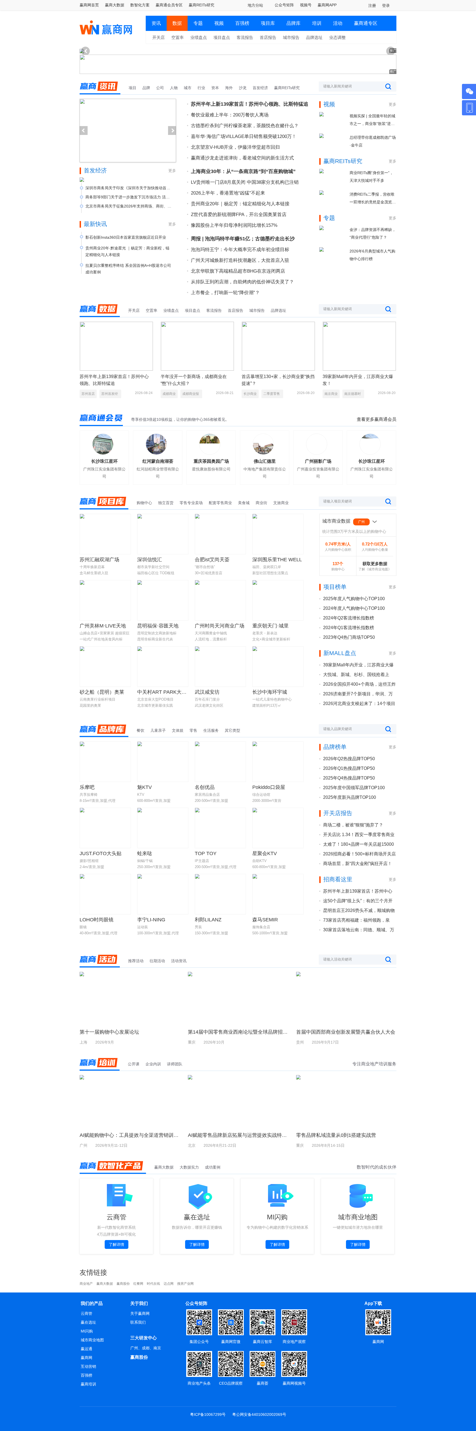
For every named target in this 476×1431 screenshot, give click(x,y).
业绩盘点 (198, 37)
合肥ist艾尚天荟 (212, 559)
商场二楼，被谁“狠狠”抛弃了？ (353, 825)
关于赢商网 (140, 1313)
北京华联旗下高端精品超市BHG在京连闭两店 (238, 271)
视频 (219, 23)
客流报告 (245, 37)
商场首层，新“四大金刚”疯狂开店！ (357, 863)
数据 (177, 23)
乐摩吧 (87, 787)
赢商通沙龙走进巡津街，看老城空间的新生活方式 (242, 158)
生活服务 (211, 730)
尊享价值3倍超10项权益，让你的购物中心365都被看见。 (180, 419)
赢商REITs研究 (201, 5)
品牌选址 (314, 37)
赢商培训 (88, 1384)
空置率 (177, 37)
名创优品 (205, 787)
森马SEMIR (265, 919)
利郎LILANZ (208, 919)
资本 (215, 88)
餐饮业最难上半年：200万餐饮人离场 (230, 115)
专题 (198, 23)
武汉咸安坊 (207, 692)
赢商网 (86, 1357)
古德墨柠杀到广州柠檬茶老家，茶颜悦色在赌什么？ (245, 125)
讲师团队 (174, 1064)
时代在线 (153, 1284)
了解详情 (116, 1244)
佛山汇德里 (265, 461)
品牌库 (293, 23)
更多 (172, 170)
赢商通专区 (365, 23)
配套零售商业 (220, 503)
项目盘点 (221, 37)
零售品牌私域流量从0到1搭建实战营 (336, 1135)
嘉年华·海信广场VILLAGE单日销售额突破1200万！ (243, 136)
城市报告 (291, 37)
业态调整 (337, 37)
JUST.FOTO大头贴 (100, 853)
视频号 (306, 5)
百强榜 (242, 23)
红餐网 (138, 1284)
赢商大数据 (114, 5)
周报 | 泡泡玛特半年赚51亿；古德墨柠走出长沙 (243, 238)
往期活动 (157, 961)
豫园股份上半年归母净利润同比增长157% (234, 225)
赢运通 (86, 1349)
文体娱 (177, 730)
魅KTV (144, 787)
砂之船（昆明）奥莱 (102, 692)
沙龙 (243, 88)
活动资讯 (178, 961)
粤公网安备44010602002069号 (259, 1414)
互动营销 (88, 1366)
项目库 (268, 23)
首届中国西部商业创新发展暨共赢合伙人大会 (345, 1032)
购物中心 (144, 503)
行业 (201, 88)
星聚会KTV (264, 853)
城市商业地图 (92, 1340)
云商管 (86, 1313)
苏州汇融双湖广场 (99, 559)
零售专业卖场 (191, 503)
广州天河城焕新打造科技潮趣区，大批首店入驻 (240, 260)
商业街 (261, 503)
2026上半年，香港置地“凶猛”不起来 (228, 193)
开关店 (158, 37)
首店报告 (268, 37)
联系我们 (138, 1322)
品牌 (146, 88)
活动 (337, 23)
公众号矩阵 (284, 5)
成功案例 (212, 1167)
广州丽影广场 (318, 461)
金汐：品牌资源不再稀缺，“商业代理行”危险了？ (373, 233)
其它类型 (232, 730)
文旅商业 (281, 503)
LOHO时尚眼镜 (96, 919)
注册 (372, 5)
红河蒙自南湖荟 (157, 461)
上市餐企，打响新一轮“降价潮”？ (225, 292)
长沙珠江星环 (104, 461)
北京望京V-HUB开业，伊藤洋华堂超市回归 (235, 147)
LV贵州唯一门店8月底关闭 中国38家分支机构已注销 (245, 182)
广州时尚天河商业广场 (219, 626)
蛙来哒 (144, 853)
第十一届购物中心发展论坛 (109, 1032)
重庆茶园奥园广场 (211, 461)
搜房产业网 (185, 1284)
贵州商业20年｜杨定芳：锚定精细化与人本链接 (240, 203)
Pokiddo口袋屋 (268, 787)
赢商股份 (123, 1284)
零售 (193, 730)
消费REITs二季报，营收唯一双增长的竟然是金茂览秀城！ (373, 199)
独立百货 (166, 503)
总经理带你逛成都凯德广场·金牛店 (373, 141)
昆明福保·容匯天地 (157, 626)
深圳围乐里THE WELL (277, 559)
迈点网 (169, 1284)
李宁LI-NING (151, 919)
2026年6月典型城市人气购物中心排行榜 (372, 255)
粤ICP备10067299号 (208, 1414)
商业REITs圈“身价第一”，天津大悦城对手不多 (371, 177)
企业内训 (153, 1064)
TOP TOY (206, 853)
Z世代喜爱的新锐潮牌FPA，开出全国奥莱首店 (238, 214)
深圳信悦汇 (149, 559)
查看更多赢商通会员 (376, 419)
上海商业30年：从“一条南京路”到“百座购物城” (243, 171)
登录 (386, 5)
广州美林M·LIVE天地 (103, 626)
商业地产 (86, 1284)
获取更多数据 (375, 563)
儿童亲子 (158, 730)
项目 (132, 88)
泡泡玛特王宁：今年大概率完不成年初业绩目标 (240, 249)
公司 (160, 88)
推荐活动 (136, 961)
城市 (187, 88)
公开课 (133, 1064)
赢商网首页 (89, 5)
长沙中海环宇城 (269, 692)
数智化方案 (140, 5)
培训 (316, 23)
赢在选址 (88, 1322)
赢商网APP (327, 5)
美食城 (244, 503)
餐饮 (140, 730)
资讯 (156, 23)
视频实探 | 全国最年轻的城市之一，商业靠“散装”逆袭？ (372, 120)
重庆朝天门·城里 (270, 626)
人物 (174, 88)
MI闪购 (87, 1331)
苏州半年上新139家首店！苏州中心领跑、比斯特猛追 (249, 104)
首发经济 (260, 88)
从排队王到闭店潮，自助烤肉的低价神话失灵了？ (242, 281)
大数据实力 (189, 1167)
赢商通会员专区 (169, 5)
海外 (229, 88)
